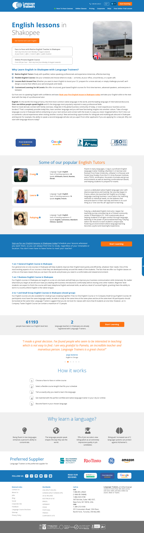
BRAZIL (45, 501)
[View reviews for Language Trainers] (98, 527)
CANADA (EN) (47, 493)
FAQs (109, 8)
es (115, 4)
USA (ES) (53, 490)
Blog (13, 498)
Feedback (15, 507)
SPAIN (44, 507)
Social (14, 501)
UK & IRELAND (47, 496)
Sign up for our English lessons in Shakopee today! (35, 243)
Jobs (13, 495)
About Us (15, 492)
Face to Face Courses (65, 8)
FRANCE (45, 513)
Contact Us (16, 490)
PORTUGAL (46, 510)
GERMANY (46, 504)
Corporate (101, 8)
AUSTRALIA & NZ (48, 499)
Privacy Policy (16, 515)
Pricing (91, 8)
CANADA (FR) (58, 493)
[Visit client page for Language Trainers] (82, 527)
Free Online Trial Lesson (123, 8)
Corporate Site (17, 504)
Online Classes (81, 8)
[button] (65, 361)
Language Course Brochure (21, 510)
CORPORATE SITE (48, 516)
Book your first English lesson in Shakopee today (79, 94)
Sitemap (14, 512)
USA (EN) (45, 490)
